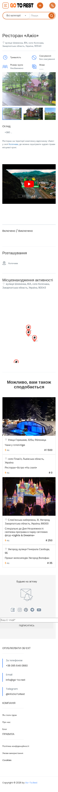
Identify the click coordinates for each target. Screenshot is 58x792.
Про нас (6, 722)
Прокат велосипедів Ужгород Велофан (27, 558)
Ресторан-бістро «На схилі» (21, 467)
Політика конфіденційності (15, 746)
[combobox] (17, 15)
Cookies (6, 760)
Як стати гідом (9, 715)
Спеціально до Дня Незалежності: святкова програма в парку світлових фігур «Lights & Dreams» (26, 532)
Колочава (13, 144)
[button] (51, 99)
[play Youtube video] (29, 184)
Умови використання (12, 753)
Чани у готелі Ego (15, 445)
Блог (4, 729)
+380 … (8, 132)
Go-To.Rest (31, 782)
